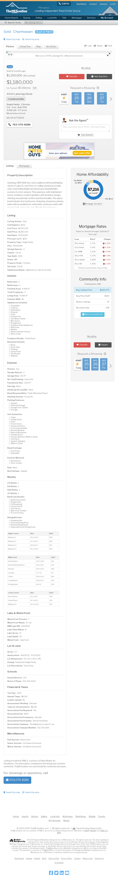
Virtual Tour (25, 46)
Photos (10, 46)
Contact (93, 4)
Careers (103, 4)
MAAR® (93, 831)
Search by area (32, 39)
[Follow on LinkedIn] (61, 874)
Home (16, 816)
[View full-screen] (108, 54)
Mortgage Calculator (93, 204)
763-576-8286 (21, 124)
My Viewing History (33, 23)
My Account (54, 820)
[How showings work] (98, 88)
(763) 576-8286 (18, 779)
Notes (51, 46)
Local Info (52, 17)
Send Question (87, 135)
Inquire (104, 344)
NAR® (87, 831)
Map (38, 46)
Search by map (13, 39)
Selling (39, 17)
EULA (44, 858)
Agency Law (87, 858)
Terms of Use (53, 858)
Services (91, 17)
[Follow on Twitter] (56, 874)
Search (25, 816)
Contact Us (99, 858)
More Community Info (94, 314)
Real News (81, 4)
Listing (10, 166)
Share (100, 46)
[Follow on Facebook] (51, 874)
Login (113, 4)
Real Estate (19, 858)
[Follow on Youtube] (67, 874)
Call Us (65, 3)
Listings (29, 858)
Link (90, 46)
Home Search (11, 17)
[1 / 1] (59, 52)
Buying (26, 17)
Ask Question (100, 76)
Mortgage (77, 17)
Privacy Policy (66, 858)
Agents (37, 858)
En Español (59, 863)
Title (64, 17)
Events (101, 816)
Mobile (92, 816)
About (66, 820)
